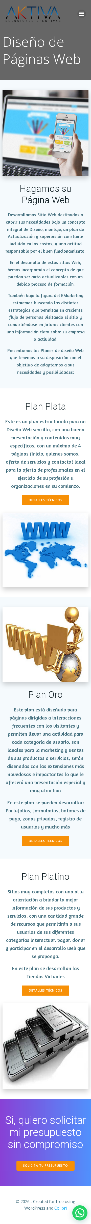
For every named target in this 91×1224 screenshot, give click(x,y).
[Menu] (81, 14)
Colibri (60, 1208)
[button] (79, 1212)
